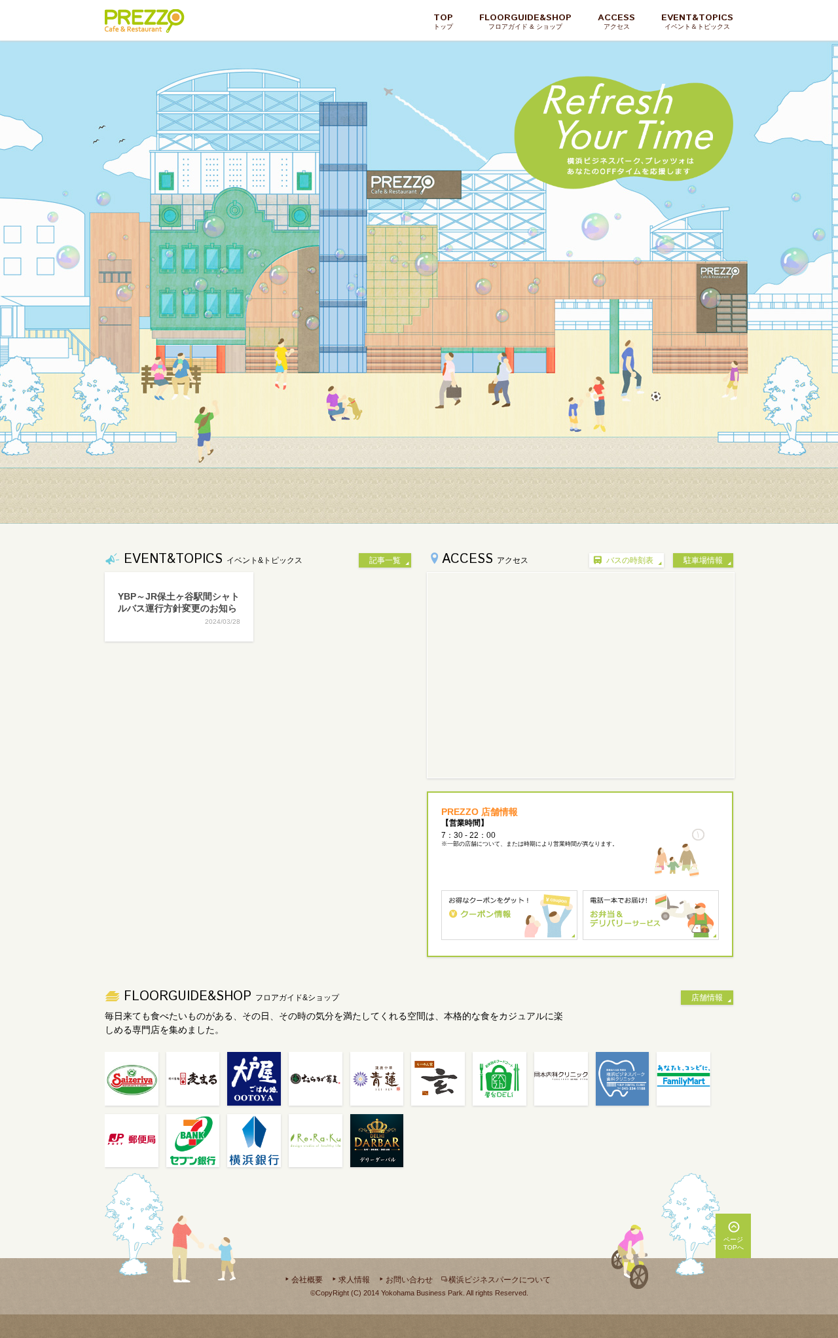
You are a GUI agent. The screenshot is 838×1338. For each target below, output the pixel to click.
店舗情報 (707, 997)
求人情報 (354, 1279)
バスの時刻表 (629, 560)
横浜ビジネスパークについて (499, 1279)
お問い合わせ (409, 1279)
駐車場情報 (703, 560)
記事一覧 (385, 560)
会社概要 (307, 1279)
